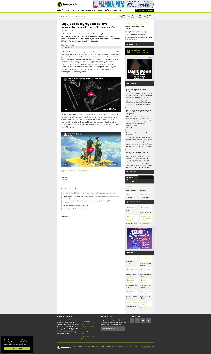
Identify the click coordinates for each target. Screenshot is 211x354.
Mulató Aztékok (131, 190)
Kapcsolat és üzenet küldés (104, 348)
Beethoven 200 (130, 261)
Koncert (83, 326)
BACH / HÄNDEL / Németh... (146, 274)
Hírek (100, 10)
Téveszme (143, 190)
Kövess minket (131, 171)
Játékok (108, 10)
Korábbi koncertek (86, 329)
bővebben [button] (24, 344)
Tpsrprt (78, 171)
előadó (88, 326)
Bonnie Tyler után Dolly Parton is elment (76, 209)
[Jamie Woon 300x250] (139, 79)
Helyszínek (90, 10)
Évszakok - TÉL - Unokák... (146, 308)
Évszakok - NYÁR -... (146, 263)
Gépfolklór (129, 197)
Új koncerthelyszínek (133, 202)
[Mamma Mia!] (123, 7)
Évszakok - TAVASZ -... (146, 285)
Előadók (80, 10)
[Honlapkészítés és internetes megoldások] (147, 347)
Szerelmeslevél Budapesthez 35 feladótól (76, 206)
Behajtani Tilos (144, 197)
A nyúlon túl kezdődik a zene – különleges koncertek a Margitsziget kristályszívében (89, 193)
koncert (91, 171)
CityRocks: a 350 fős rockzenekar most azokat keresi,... (139, 38)
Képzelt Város (70, 171)
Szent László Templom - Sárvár (146, 212)
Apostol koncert (131, 306)
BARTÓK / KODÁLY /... (132, 285)
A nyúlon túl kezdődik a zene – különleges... (135, 27)
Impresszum (84, 319)
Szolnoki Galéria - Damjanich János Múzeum (146, 223)
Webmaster (84, 339)
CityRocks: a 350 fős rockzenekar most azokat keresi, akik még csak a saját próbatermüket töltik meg (91, 197)
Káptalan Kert (130, 211)
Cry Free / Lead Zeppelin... (146, 297)
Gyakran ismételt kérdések (88, 324)
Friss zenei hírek (131, 83)
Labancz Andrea (79, 31)
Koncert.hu (142, 177)
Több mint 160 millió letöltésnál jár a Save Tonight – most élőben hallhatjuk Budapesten (139, 112)
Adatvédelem (84, 331)
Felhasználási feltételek (87, 336)
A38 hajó (85, 171)
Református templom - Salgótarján (132, 223)
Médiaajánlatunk (85, 321)
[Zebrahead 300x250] (139, 248)
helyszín (93, 326)
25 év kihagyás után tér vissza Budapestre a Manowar (136, 90)
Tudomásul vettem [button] (17, 348)
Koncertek (69, 10)
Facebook (117, 10)
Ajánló (60, 10)
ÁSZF (82, 334)
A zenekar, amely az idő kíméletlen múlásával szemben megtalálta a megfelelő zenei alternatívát (89, 201)
